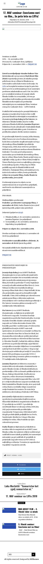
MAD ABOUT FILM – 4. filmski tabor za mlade (28, 510)
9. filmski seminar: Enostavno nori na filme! (28, 525)
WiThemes (34, 559)
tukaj (20, 212)
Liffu (4, 86)
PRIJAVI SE (32, 64)
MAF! (17, 22)
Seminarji (22, 22)
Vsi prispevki (30, 22)
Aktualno (11, 22)
